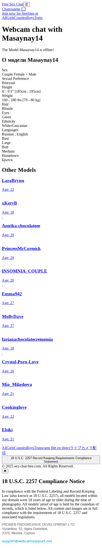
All (4, 18)
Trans (38, 18)
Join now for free (15, 13)
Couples (20, 18)
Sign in (33, 13)
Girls (10, 18)
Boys (30, 18)
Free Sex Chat (12, 4)
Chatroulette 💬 (14, 9)
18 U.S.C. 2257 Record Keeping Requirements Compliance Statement (51, 459)
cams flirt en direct (56, 448)
